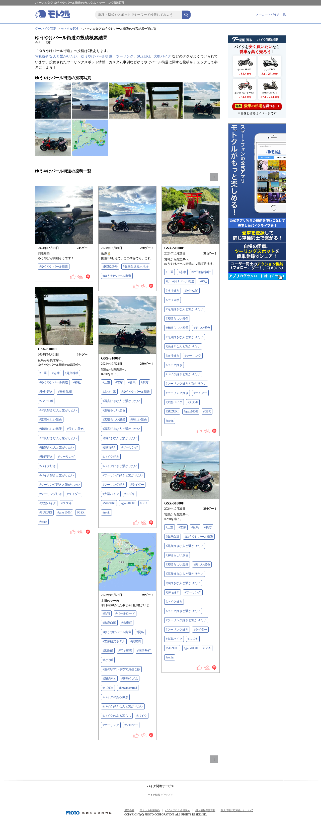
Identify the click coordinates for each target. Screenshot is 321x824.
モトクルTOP (69, 28)
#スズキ (193, 402)
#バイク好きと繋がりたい (183, 374)
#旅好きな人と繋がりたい (183, 346)
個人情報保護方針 (205, 810)
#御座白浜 (172, 536)
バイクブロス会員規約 (177, 810)
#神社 (203, 281)
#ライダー (200, 393)
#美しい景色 (202, 328)
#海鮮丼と (109, 678)
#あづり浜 (109, 391)
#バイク (141, 715)
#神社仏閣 (191, 290)
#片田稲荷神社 (201, 272)
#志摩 (182, 272)
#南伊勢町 (144, 650)
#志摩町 (126, 623)
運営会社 (129, 810)
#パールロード (125, 613)
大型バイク (162, 56)
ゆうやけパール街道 (96, 56)
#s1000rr (108, 688)
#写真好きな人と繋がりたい (184, 309)
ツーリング (124, 56)
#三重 (169, 272)
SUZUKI (143, 56)
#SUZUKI (172, 411)
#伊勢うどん (129, 678)
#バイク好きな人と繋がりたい (123, 706)
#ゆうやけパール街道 (53, 266)
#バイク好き (174, 365)
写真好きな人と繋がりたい (56, 56)
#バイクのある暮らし (117, 715)
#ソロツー (131, 725)
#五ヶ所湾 (125, 650)
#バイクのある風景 (115, 697)
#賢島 (132, 382)
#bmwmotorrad (128, 688)
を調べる (255, 106)
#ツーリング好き (177, 393)
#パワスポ (172, 300)
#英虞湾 (135, 641)
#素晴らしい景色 (177, 318)
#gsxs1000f (191, 411)
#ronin (170, 421)
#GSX (207, 411)
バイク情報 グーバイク (161, 794)
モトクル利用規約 (150, 810)
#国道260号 (110, 266)
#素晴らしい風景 (177, 328)
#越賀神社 (71, 373)
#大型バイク (174, 402)
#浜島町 (108, 650)
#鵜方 (144, 382)
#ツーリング (193, 355)
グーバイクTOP (45, 28)
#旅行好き (172, 355)
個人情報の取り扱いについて (237, 810)
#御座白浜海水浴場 (135, 266)
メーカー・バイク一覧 (271, 14)
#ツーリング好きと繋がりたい (186, 383)
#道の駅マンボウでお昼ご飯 (121, 669)
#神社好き (172, 290)
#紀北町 (108, 660)
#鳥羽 (106, 613)
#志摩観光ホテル (114, 641)
